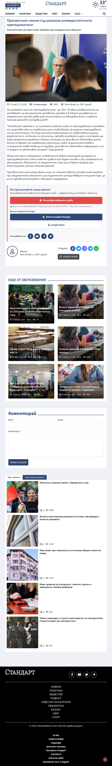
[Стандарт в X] (50, 236)
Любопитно (56, 706)
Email (60, 420)
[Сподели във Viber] (84, 248)
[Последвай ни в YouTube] (79, 675)
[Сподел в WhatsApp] (96, 248)
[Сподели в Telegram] (90, 248)
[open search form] (104, 13)
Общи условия (56, 739)
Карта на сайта (56, 758)
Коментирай (70, 256)
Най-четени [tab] (14, 477)
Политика (56, 690)
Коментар (14, 431)
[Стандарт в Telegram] (44, 236)
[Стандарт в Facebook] (30, 236)
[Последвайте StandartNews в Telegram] (17, 8)
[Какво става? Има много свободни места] (31, 343)
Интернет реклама (56, 746)
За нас (56, 735)
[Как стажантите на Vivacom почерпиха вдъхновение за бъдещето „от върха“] (31, 381)
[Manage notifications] (105, 759)
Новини (56, 687)
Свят (56, 713)
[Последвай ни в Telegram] (94, 675)
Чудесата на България (56, 702)
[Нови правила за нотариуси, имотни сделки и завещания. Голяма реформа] (22, 598)
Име (11, 420)
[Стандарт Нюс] (20, 674)
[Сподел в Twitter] (78, 248)
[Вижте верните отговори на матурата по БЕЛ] (81, 301)
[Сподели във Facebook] (72, 248)
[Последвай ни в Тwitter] (87, 675)
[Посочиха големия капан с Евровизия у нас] (22, 497)
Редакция (56, 743)
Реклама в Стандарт (56, 750)
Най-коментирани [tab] (34, 477)
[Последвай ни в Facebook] (72, 675)
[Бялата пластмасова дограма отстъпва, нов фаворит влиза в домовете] (22, 531)
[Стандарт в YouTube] (37, 236)
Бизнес (56, 709)
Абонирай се (13, 5)
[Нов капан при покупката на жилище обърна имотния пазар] (22, 564)
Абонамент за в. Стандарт (56, 762)
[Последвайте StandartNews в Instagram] (10, 8)
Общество (56, 694)
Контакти (56, 754)
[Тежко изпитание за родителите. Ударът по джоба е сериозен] (81, 381)
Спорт (56, 717)
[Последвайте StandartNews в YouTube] (13, 8)
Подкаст (56, 698)
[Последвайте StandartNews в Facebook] (6, 8)
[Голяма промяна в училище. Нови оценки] (81, 343)
